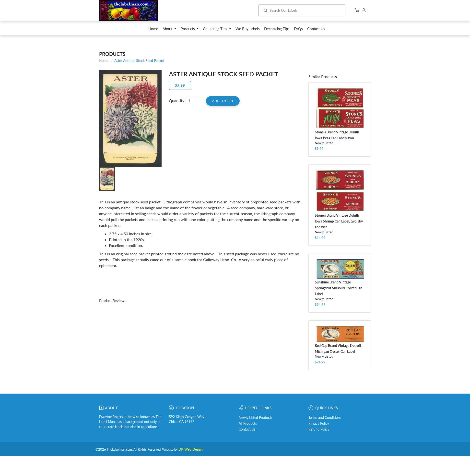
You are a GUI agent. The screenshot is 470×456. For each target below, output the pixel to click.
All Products (248, 423)
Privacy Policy (318, 423)
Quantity (176, 100)
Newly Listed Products (255, 418)
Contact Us (247, 429)
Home (103, 60)
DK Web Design (190, 449)
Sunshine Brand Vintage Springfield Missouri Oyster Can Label (338, 288)
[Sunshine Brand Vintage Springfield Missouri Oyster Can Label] (339, 269)
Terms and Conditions (324, 418)
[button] (169, 30)
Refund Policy (318, 429)
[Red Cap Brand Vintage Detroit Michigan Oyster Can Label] (339, 334)
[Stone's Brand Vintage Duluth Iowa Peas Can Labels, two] (339, 108)
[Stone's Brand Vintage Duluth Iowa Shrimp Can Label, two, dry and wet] (339, 191)
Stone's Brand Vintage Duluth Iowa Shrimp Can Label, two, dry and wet (339, 221)
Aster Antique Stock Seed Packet (139, 60)
